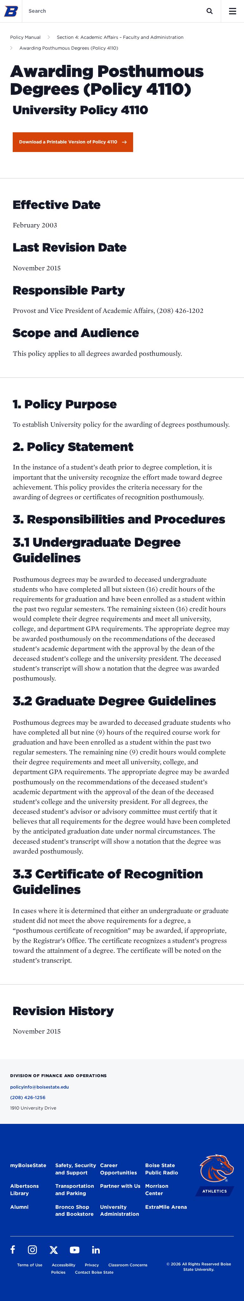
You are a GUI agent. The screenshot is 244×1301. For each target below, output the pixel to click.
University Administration (119, 1210)
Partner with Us (120, 1186)
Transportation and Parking (74, 1189)
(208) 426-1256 (27, 1097)
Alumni (19, 1207)
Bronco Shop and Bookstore (74, 1210)
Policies (58, 1272)
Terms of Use (29, 1265)
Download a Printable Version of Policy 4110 (68, 141)
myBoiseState (28, 1165)
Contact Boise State (94, 1272)
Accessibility (63, 1265)
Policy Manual (25, 37)
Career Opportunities (118, 1169)
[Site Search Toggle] (210, 11)
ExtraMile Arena (166, 1207)
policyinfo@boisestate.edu (39, 1087)
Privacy (92, 1265)
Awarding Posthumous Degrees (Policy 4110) (68, 48)
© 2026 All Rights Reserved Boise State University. (198, 1267)
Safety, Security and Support (75, 1169)
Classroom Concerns (127, 1265)
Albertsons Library (24, 1189)
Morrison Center (156, 1189)
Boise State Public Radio (161, 1169)
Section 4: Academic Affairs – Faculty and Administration (120, 37)
